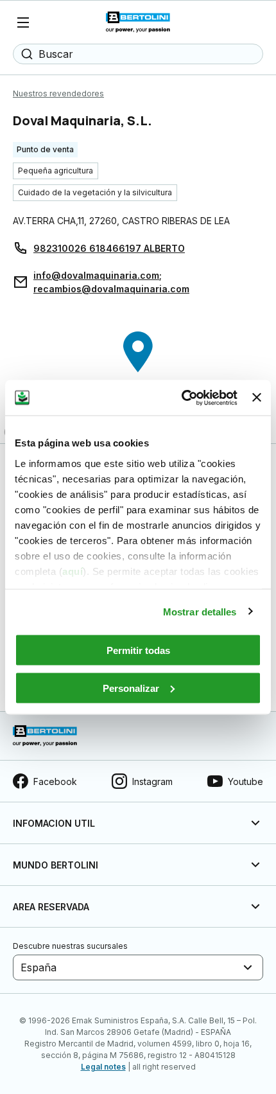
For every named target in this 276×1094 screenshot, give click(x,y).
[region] (138, 375)
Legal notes (103, 1067)
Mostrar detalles (200, 611)
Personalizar (131, 687)
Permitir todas (138, 650)
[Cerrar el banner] (256, 397)
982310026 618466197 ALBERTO (109, 248)
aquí (72, 570)
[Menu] (23, 22)
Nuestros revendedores (58, 93)
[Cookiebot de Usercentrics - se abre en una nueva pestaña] (181, 397)
